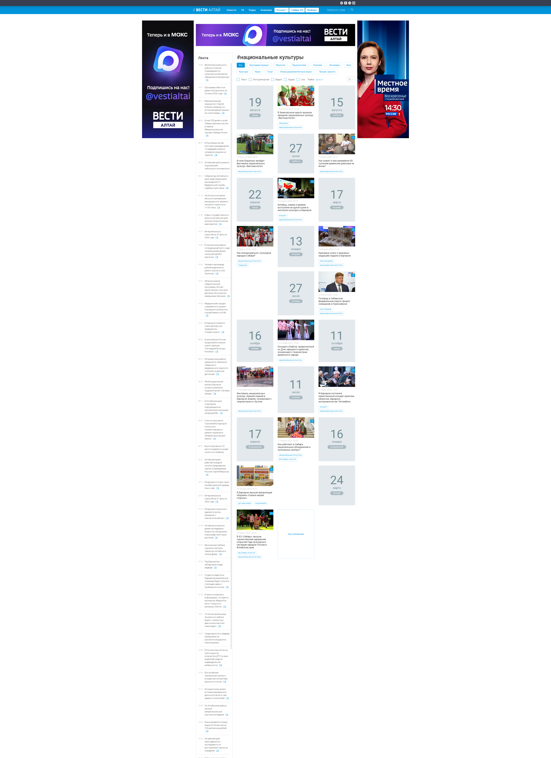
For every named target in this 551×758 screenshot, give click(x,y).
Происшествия (299, 65)
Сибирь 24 (297, 10)
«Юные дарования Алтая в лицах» (296, 72)
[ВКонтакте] (341, 3)
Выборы (312, 10)
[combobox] (319, 80)
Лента (203, 58)
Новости (231, 10)
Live (303, 79)
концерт (283, 216)
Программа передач (259, 65)
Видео (279, 79)
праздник (283, 123)
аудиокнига (260, 503)
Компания (266, 10)
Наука (257, 72)
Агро (349, 65)
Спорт (270, 72)
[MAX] (353, 3)
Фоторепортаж (261, 79)
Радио (252, 10)
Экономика (334, 65)
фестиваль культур (287, 459)
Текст (244, 79)
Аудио (291, 79)
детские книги (244, 503)
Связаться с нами (336, 10)
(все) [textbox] (318, 79)
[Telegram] (349, 3)
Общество (280, 65)
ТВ (242, 10)
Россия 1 (282, 10)
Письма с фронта (327, 72)
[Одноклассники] (345, 3)
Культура (243, 72)
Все (240, 65)
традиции (242, 265)
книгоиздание (326, 261)
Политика (317, 65)
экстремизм (325, 309)
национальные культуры (290, 128)
